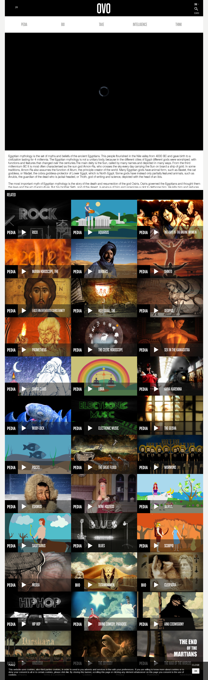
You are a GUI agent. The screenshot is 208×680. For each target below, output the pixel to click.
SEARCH (196, 13)
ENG (195, 4)
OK (195, 671)
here (67, 672)
